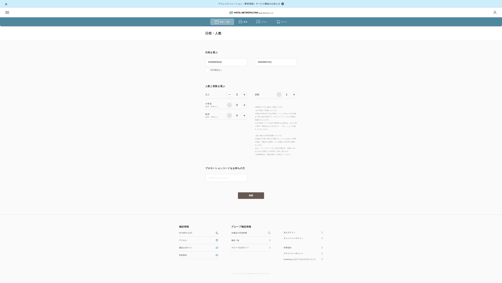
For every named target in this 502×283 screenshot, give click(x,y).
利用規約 (183, 255)
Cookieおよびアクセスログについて (300, 259)
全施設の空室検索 (239, 233)
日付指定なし (216, 70)
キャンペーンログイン (293, 238)
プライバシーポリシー (293, 253)
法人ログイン (289, 232)
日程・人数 (225, 22)
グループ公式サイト (240, 248)
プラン (264, 22)
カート (284, 22)
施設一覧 (235, 240)
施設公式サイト (186, 248)
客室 (245, 22)
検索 (251, 195)
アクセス (183, 240)
